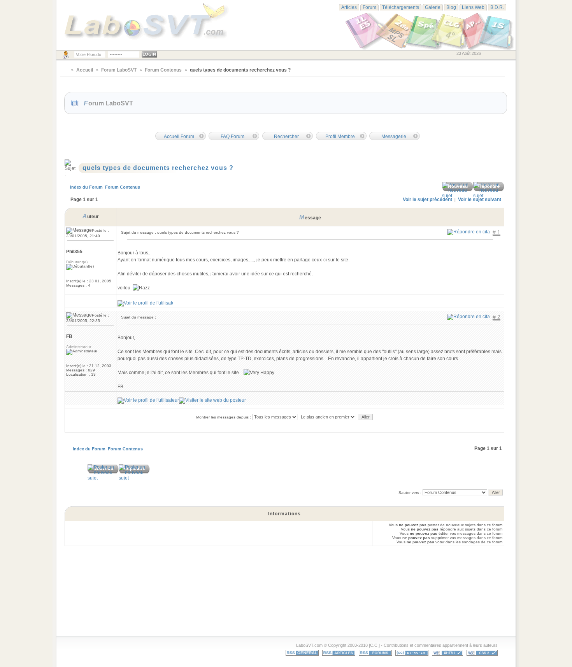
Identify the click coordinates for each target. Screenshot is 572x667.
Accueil (84, 70)
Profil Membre (340, 136)
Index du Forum (86, 187)
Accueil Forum (179, 136)
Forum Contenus (163, 70)
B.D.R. (497, 7)
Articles (349, 7)
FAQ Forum (232, 136)
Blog (451, 7)
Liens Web (473, 7)
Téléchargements (400, 7)
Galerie (432, 7)
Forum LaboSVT (119, 70)
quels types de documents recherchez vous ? (157, 168)
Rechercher (286, 136)
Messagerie (393, 136)
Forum (369, 7)
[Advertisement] (292, 602)
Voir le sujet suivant (479, 199)
